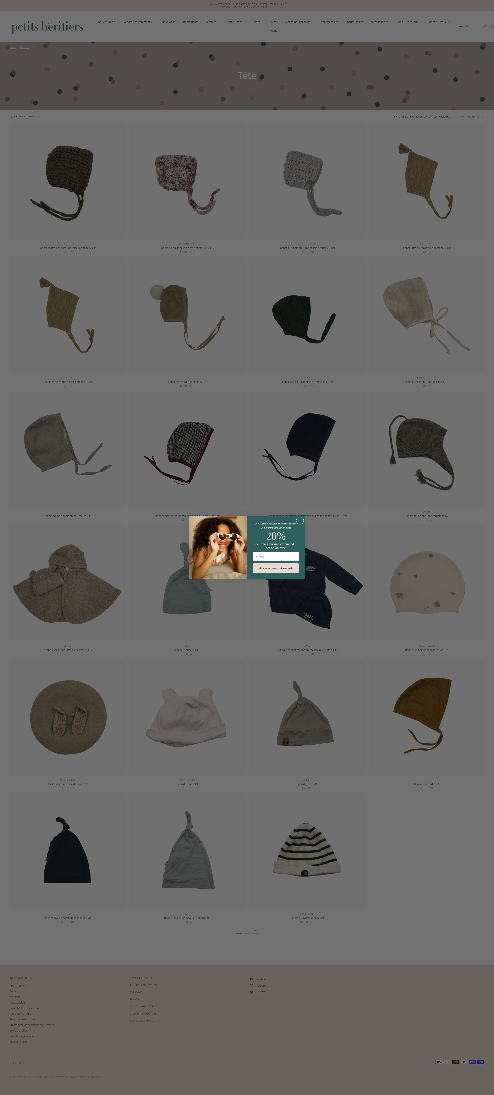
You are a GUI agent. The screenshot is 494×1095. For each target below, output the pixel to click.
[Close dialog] (300, 520)
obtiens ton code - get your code (276, 568)
